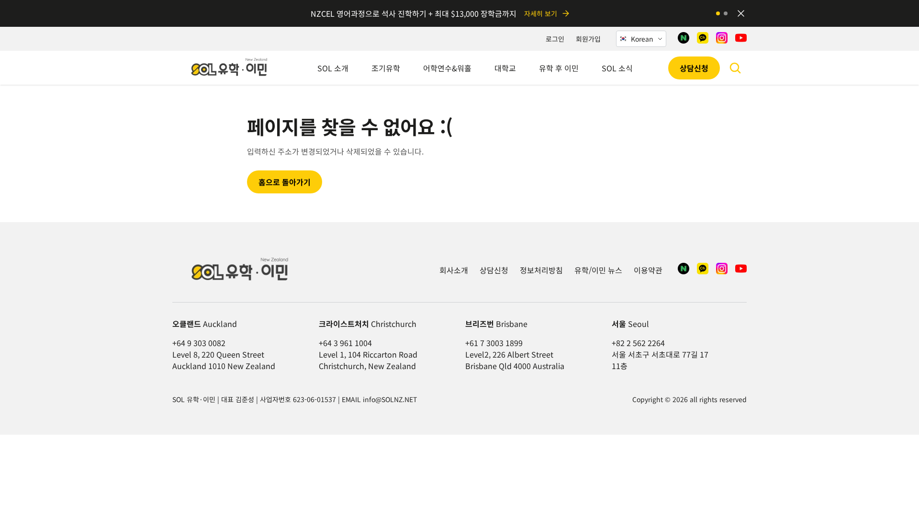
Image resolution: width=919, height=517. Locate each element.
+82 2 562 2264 (638, 342)
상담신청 (694, 68)
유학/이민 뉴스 (598, 270)
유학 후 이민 (559, 68)
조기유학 (385, 68)
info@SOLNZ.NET (390, 399)
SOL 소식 (617, 68)
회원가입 (588, 39)
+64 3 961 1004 (345, 342)
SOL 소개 (332, 68)
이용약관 (648, 270)
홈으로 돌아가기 (284, 182)
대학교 (505, 68)
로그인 (555, 39)
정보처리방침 (541, 270)
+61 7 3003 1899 (494, 342)
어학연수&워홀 (447, 68)
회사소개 (453, 270)
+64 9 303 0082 (198, 342)
